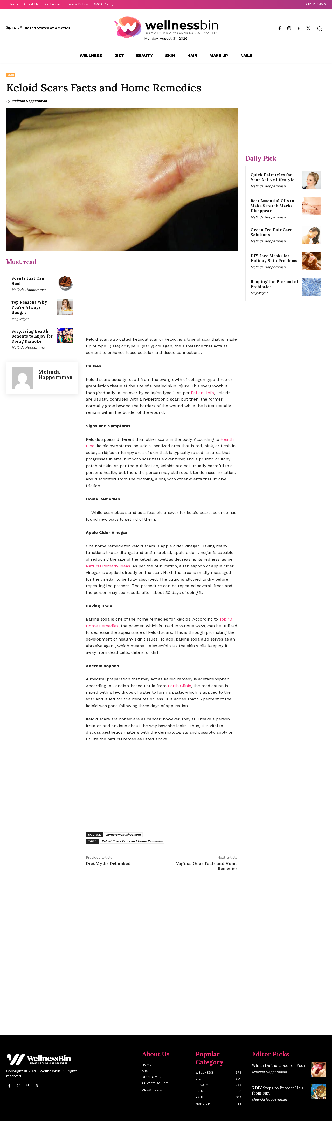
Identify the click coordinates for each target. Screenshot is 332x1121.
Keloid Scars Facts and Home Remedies (132, 841)
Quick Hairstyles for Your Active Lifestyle (272, 177)
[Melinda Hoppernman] (22, 378)
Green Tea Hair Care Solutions (271, 232)
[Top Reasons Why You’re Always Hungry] (65, 307)
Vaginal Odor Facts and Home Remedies (207, 866)
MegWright (20, 319)
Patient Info (202, 392)
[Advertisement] (162, 294)
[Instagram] (289, 28)
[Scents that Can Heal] (65, 283)
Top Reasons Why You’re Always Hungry (29, 307)
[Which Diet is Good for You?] (318, 1069)
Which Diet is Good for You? (279, 1065)
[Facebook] (279, 28)
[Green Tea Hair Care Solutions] (311, 235)
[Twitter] (308, 28)
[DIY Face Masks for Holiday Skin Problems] (311, 261)
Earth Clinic (179, 685)
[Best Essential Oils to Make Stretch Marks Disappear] (311, 206)
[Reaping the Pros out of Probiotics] (311, 287)
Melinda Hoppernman (29, 101)
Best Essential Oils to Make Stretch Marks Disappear (272, 205)
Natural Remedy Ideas (108, 565)
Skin (10, 74)
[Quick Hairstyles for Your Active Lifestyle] (311, 180)
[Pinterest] (298, 28)
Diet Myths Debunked (108, 863)
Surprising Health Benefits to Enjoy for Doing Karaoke (32, 336)
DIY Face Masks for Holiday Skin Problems (274, 258)
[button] (319, 28)
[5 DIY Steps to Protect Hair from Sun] (318, 1091)
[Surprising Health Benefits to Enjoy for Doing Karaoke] (65, 336)
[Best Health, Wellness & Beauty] (165, 27)
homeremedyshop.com (123, 834)
